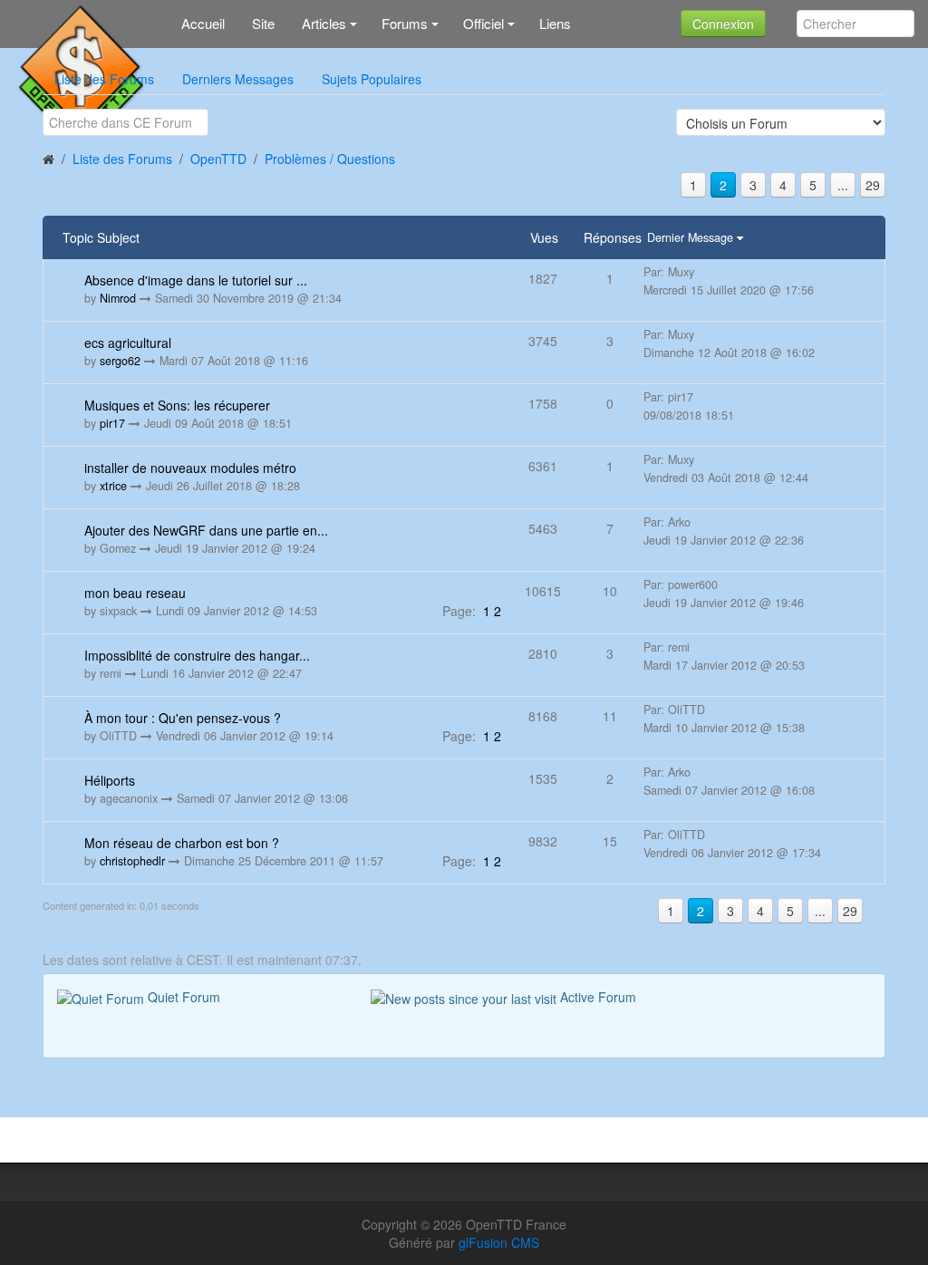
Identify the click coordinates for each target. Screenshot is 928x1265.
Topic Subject (101, 237)
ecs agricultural (127, 342)
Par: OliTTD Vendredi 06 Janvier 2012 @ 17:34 (732, 843)
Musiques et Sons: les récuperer (177, 405)
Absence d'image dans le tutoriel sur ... (195, 280)
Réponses (613, 237)
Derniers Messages (238, 79)
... (842, 185)
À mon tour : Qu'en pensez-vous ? (182, 718)
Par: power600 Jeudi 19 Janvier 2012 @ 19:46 (723, 593)
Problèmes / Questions (330, 159)
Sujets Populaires (371, 79)
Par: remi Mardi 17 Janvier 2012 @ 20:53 (724, 656)
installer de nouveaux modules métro (190, 468)
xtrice (113, 486)
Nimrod (118, 298)
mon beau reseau (135, 593)
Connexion (723, 23)
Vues (544, 237)
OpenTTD (218, 159)
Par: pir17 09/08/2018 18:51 (688, 406)
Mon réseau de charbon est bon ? (181, 843)
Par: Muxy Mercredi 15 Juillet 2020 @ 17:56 (728, 281)
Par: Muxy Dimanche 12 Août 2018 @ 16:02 (729, 343)
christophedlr (132, 861)
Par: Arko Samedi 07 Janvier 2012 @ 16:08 (729, 781)
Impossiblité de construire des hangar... (197, 655)
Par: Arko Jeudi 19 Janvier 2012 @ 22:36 (723, 531)
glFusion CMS (499, 1242)
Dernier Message (692, 237)
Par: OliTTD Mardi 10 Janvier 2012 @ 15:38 (724, 718)
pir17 (112, 423)
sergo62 (120, 360)
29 (872, 185)
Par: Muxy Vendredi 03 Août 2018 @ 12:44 (725, 468)
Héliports (109, 780)
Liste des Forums (104, 79)
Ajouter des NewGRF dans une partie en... (206, 530)
